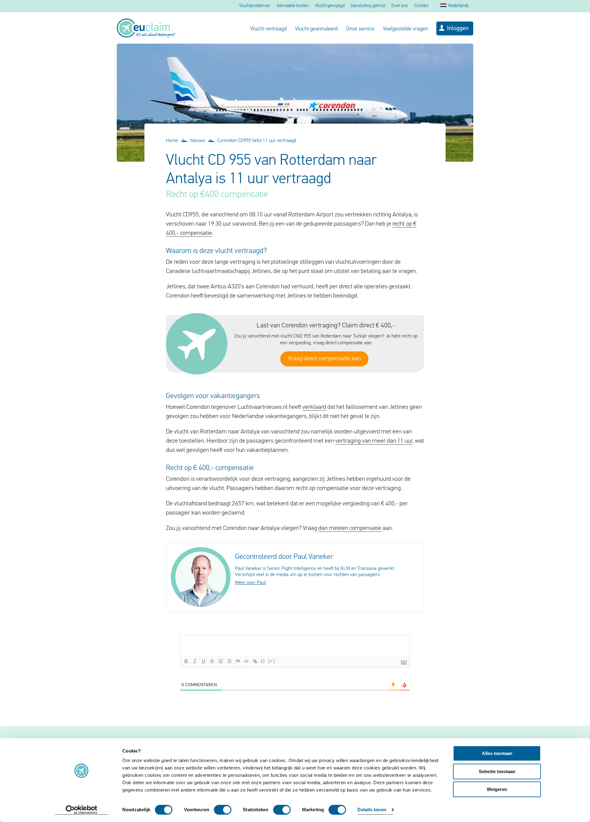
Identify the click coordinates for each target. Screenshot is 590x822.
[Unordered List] (229, 661)
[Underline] (203, 661)
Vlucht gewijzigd (329, 6)
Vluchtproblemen (254, 6)
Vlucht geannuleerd (316, 29)
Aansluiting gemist (368, 6)
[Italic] (195, 661)
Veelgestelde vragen (405, 29)
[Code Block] (246, 661)
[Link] (255, 661)
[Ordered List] (220, 661)
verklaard (314, 407)
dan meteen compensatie (349, 528)
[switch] (222, 810)
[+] (271, 660)
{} (263, 660)
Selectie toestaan (497, 771)
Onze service (360, 29)
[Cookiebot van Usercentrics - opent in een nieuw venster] (81, 810)
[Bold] (186, 661)
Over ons (399, 6)
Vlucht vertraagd (268, 29)
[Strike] (212, 661)
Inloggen (458, 29)
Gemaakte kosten (293, 6)
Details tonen (371, 809)
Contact (421, 6)
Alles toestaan (497, 753)
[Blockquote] (238, 661)
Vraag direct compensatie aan (324, 359)
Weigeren (497, 789)
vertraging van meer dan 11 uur (373, 441)
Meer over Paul (250, 582)
